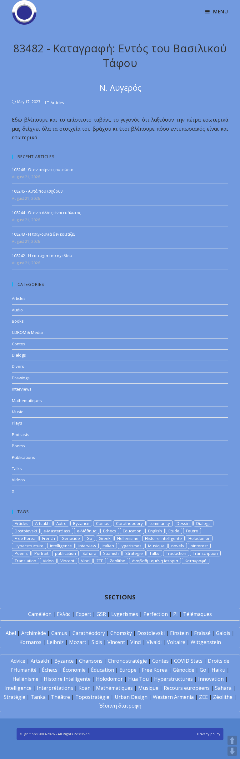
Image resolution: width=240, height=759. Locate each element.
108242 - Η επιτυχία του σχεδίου (42, 255)
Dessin (183, 523)
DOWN (232, 751)
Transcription (205, 553)
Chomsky (121, 633)
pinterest (199, 546)
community (159, 523)
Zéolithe (222, 697)
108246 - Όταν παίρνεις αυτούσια (42, 169)
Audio (17, 310)
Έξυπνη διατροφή (120, 705)
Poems (18, 446)
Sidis (97, 642)
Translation (25, 561)
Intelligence (61, 546)
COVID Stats (188, 660)
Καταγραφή (196, 561)
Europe (128, 669)
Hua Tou (138, 678)
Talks (17, 468)
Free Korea (25, 538)
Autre (61, 523)
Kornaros (30, 642)
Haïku (218, 669)
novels (177, 546)
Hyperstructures (173, 678)
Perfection (155, 614)
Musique (156, 546)
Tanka (38, 697)
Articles (57, 102)
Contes (18, 344)
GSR (101, 614)
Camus (102, 523)
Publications (23, 457)
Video (48, 561)
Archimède (33, 633)
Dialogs (19, 355)
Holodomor (199, 538)
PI (175, 614)
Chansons (90, 660)
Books (18, 321)
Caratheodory (129, 523)
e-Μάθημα (87, 531)
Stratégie (14, 697)
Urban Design (131, 697)
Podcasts (20, 434)
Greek (105, 538)
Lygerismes (124, 614)
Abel (11, 633)
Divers (18, 366)
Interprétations (55, 688)
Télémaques (197, 614)
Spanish (111, 553)
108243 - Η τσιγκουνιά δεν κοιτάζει (43, 234)
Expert (83, 614)
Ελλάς (64, 614)
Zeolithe (117, 561)
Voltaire (176, 642)
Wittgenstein (206, 642)
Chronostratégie (127, 660)
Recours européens (187, 688)
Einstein (179, 633)
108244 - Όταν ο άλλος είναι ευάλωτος (46, 212)
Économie (74, 669)
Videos (18, 480)
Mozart (77, 642)
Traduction (176, 553)
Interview (87, 546)
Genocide (71, 538)
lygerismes (131, 546)
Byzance (81, 523)
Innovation (211, 678)
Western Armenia (173, 697)
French (48, 538)
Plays (17, 423)
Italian (108, 546)
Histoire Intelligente (163, 538)
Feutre (192, 531)
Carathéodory (88, 633)
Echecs (109, 531)
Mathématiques (114, 688)
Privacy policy (208, 734)
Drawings (21, 378)
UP (232, 740)
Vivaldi (154, 642)
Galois (223, 633)
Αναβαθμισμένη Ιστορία (155, 561)
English (155, 531)
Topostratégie (92, 697)
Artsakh (42, 523)
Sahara (89, 553)
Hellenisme (127, 538)
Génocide (183, 669)
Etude (173, 531)
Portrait (41, 553)
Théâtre (60, 697)
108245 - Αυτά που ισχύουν (37, 191)
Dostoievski (26, 531)
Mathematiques (27, 400)
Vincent (67, 561)
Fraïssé (202, 633)
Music (17, 412)
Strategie (134, 553)
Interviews (22, 389)
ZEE (99, 561)
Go (89, 538)
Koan (84, 688)
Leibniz (55, 642)
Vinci (85, 561)
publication (65, 553)
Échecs (50, 669)
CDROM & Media (27, 332)
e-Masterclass (56, 531)
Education (132, 531)
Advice (18, 660)
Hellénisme (25, 678)
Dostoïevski (151, 633)
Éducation (102, 669)
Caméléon (40, 614)
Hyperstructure (29, 546)
